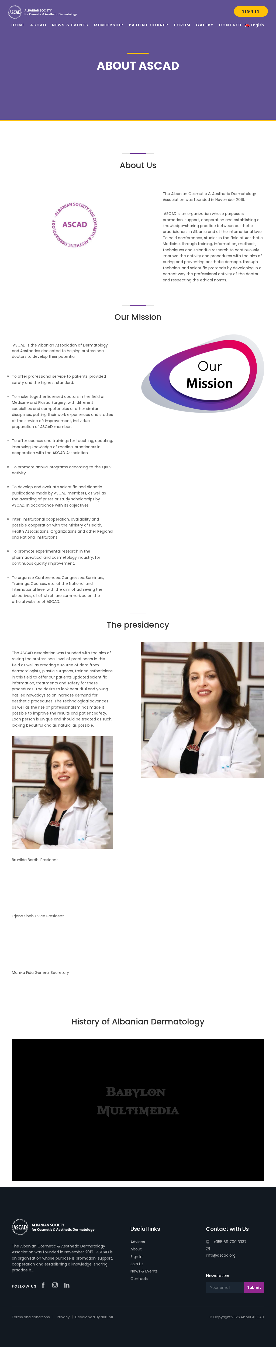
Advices (137, 1242)
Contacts (139, 1278)
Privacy (63, 1317)
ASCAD (38, 25)
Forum (182, 25)
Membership (108, 25)
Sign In (136, 1256)
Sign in (251, 11)
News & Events (144, 1271)
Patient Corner (148, 25)
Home (18, 25)
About (136, 1249)
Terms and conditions (31, 1317)
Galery (204, 25)
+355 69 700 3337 (229, 1242)
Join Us (136, 1264)
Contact (230, 25)
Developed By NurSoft (94, 1317)
